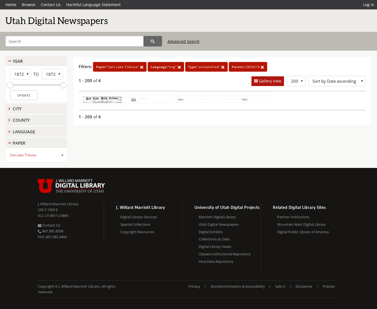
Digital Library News (215, 246)
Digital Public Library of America (303, 231)
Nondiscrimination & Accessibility (238, 286)
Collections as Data (214, 239)
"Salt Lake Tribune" (118, 67)
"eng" (164, 67)
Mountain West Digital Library (301, 224)
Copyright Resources (137, 231)
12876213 (246, 67)
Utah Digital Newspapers (219, 224)
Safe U (280, 286)
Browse (28, 4)
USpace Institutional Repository (225, 253)
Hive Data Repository (216, 261)
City (17, 108)
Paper (19, 143)
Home (11, 4)
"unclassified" (204, 67)
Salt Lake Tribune (23, 155)
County (21, 120)
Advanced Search (184, 41)
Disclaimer (304, 286)
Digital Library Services (138, 216)
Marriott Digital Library (217, 216)
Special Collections (135, 224)
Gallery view (269, 81)
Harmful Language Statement (93, 4)
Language (24, 131)
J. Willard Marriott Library (58, 203)
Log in (368, 4)
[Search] (153, 41)
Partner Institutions (293, 216)
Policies (329, 286)
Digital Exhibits (211, 231)
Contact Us (51, 4)
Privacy (194, 286)
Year (18, 61)
